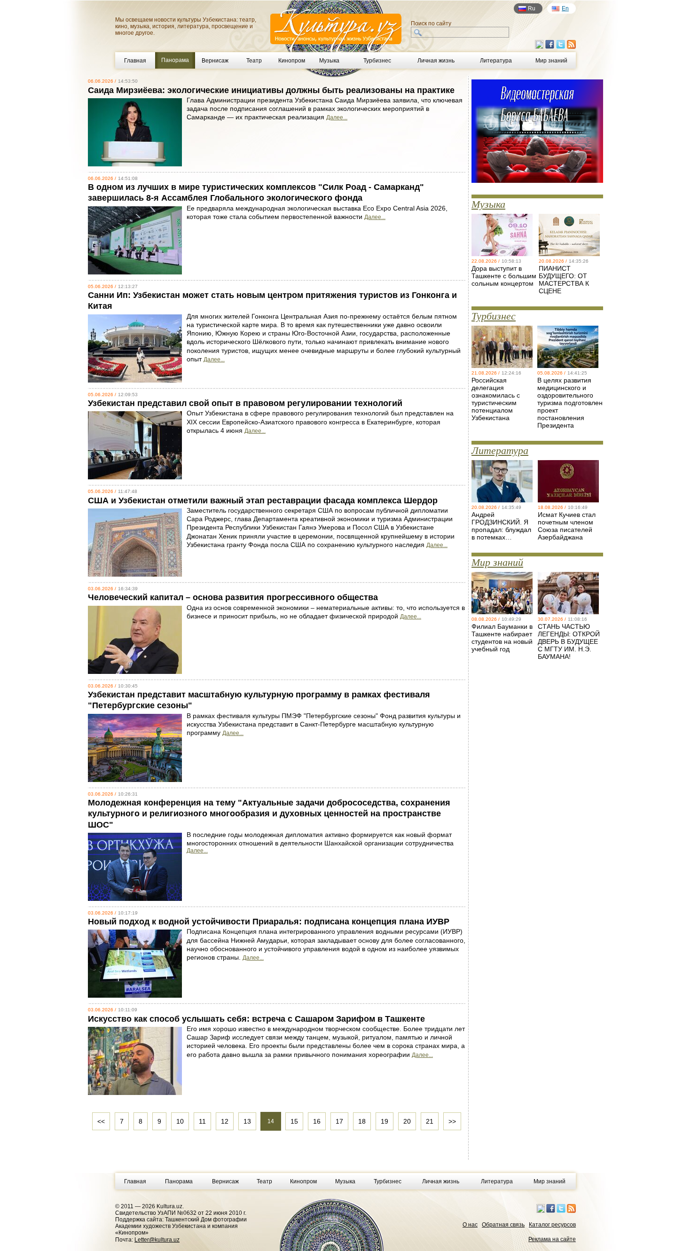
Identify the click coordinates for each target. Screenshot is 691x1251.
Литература (496, 60)
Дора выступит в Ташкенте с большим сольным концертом (503, 276)
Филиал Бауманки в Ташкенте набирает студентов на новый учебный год (502, 638)
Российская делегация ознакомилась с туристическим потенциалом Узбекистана (495, 399)
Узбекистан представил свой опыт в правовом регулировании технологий (245, 403)
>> (452, 1121)
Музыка (329, 60)
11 (202, 1121)
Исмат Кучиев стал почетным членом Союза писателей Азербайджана (567, 526)
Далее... (336, 117)
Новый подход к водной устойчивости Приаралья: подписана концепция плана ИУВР (268, 921)
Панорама (179, 1181)
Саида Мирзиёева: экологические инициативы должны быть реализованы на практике (271, 90)
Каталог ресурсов (552, 1224)
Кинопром (291, 60)
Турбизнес (377, 60)
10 (180, 1121)
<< (101, 1121)
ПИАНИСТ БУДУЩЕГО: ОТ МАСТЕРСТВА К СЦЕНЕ (564, 280)
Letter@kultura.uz (157, 1239)
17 (339, 1121)
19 (384, 1121)
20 (407, 1121)
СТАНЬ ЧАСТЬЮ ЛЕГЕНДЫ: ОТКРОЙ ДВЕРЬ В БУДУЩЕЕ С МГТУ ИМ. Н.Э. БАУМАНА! (569, 641)
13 (247, 1121)
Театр (254, 60)
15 (294, 1121)
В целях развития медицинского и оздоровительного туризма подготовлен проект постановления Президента (570, 402)
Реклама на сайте (552, 1239)
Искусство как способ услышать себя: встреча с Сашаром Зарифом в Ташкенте (256, 1019)
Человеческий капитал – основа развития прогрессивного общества (233, 597)
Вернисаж (215, 60)
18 (362, 1121)
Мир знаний (551, 60)
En (565, 8)
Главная (135, 60)
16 (317, 1121)
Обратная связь (503, 1224)
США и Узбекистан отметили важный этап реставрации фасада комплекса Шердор (263, 500)
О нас (470, 1224)
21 (429, 1121)
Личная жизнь (436, 60)
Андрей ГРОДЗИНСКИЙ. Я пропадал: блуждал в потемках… (501, 526)
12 (224, 1121)
